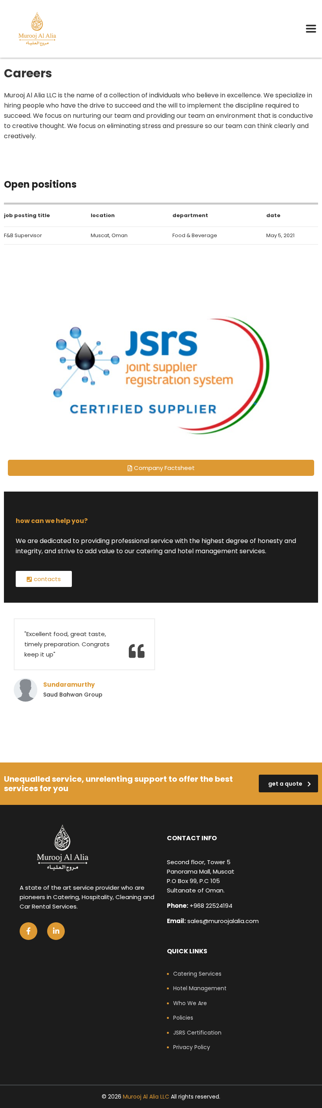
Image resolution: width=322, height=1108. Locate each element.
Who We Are (190, 1003)
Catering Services (197, 974)
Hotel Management (200, 988)
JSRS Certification (197, 1033)
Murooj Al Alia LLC (146, 1097)
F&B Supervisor (23, 235)
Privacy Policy (191, 1047)
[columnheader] (39, 215)
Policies (183, 1018)
